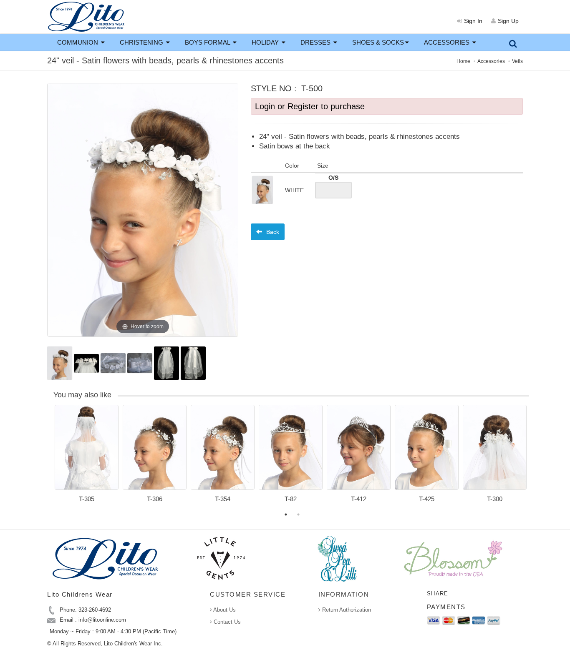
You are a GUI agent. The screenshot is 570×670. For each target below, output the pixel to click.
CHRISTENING (142, 42)
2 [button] (298, 514)
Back (272, 231)
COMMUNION (78, 42)
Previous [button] (48, 458)
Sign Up (508, 21)
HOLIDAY (266, 42)
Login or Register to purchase (310, 106)
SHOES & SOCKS (378, 42)
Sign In (473, 21)
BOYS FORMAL (208, 42)
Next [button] (535, 458)
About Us (224, 610)
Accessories (491, 61)
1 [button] (286, 514)
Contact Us (226, 622)
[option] (87, 456)
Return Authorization (345, 610)
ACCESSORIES (447, 42)
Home (463, 61)
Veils (517, 61)
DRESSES (316, 42)
